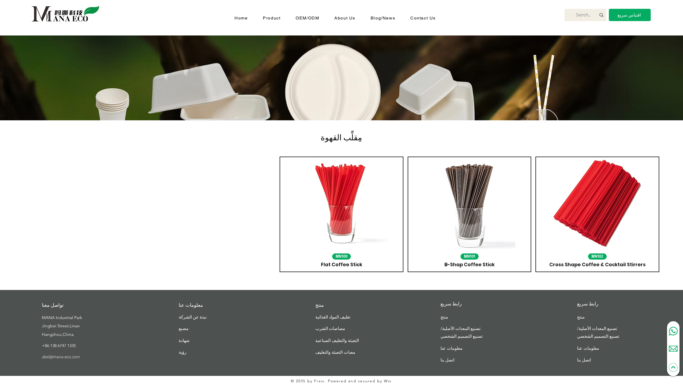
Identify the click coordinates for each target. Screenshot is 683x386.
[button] (630, 15)
